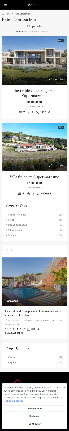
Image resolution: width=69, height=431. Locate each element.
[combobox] (41, 31)
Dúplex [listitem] (12, 235)
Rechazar (34, 416)
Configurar (35, 423)
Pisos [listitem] (11, 219)
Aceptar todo (34, 408)
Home (7, 14)
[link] (34, 60)
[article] (34, 298)
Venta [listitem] (11, 357)
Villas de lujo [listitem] (15, 230)
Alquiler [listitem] (12, 362)
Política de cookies (13, 400)
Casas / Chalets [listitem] (17, 214)
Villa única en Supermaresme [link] (34, 177)
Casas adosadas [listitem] (17, 224)
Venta (60, 41)
